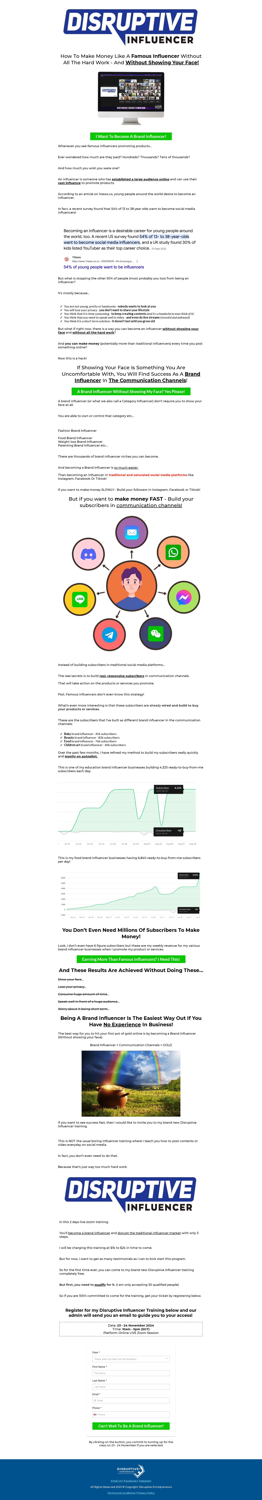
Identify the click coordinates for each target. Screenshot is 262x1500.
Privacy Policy (146, 1493)
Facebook (130, 1481)
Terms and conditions (121, 1493)
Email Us (116, 1481)
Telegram (145, 1481)
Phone (97, 1407)
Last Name (99, 1380)
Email (96, 1394)
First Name (99, 1366)
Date (96, 1352)
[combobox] (131, 1359)
